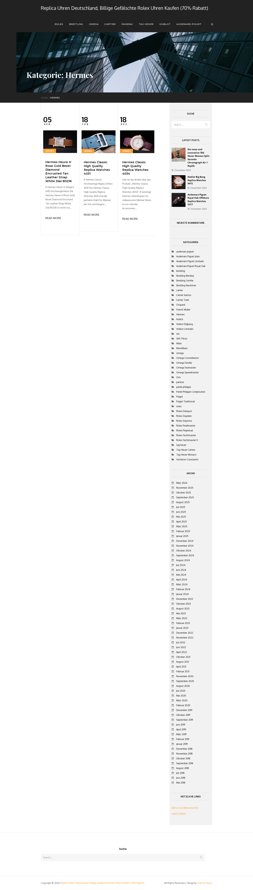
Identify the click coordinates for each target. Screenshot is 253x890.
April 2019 (181, 729)
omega (94, 24)
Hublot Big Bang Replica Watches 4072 (197, 180)
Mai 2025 (181, 516)
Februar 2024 (183, 589)
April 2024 (181, 579)
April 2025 (181, 521)
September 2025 (185, 497)
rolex (59, 24)
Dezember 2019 (184, 710)
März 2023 (181, 618)
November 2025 (184, 487)
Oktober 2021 (183, 656)
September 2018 (184, 763)
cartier (110, 24)
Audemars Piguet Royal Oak (190, 266)
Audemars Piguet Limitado (190, 261)
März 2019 (181, 734)
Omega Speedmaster (187, 372)
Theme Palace (204, 883)
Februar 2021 (182, 671)
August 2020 (183, 685)
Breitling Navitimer (186, 285)
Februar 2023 (183, 623)
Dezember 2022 (184, 632)
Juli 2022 (180, 642)
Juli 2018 (180, 772)
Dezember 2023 (184, 598)
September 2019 (184, 719)
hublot (165, 24)
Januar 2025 (182, 536)
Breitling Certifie (184, 280)
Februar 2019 (182, 739)
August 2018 (182, 768)
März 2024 (181, 584)
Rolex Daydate (184, 415)
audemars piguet (188, 24)
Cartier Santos (183, 295)
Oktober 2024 (183, 550)
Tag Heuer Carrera (185, 449)
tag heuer (146, 24)
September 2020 (185, 681)
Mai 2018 (180, 782)
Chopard (180, 304)
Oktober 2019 (183, 714)
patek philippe (183, 386)
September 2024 (185, 555)
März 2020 (181, 700)
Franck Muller (183, 309)
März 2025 (181, 526)
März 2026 (181, 482)
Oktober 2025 (183, 492)
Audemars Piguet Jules (188, 256)
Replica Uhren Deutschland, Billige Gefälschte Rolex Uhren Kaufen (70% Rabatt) (124, 8)
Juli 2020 (180, 690)
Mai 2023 (181, 613)
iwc (178, 333)
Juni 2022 (181, 647)
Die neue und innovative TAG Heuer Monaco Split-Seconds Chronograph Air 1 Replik (199, 157)
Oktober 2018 (183, 758)
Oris (178, 377)
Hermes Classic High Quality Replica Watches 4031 (97, 167)
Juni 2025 (181, 511)
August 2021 (182, 661)
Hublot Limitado (184, 328)
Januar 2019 (182, 743)
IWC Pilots (181, 338)
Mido (179, 343)
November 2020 (184, 676)
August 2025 (183, 502)
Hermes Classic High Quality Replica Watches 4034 (135, 167)
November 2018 (184, 753)
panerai (127, 24)
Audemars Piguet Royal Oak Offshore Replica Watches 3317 (198, 199)
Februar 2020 (183, 705)
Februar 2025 (183, 531)
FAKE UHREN (179, 813)
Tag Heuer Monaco (186, 454)
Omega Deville (184, 362)
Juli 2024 (180, 565)
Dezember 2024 (184, 540)
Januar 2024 (182, 594)
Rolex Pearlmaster (185, 425)
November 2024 (184, 545)
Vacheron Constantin (187, 459)
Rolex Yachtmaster (186, 435)
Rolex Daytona (184, 420)
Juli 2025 (180, 507)
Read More (53, 218)
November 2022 (184, 637)
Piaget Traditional (185, 401)
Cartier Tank (182, 299)
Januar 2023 (182, 627)
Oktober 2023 (183, 603)
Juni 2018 (180, 777)
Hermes (49, 151)
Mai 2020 (181, 695)
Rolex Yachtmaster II (187, 440)
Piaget (179, 396)
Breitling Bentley (185, 275)
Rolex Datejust (184, 411)
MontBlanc (182, 348)
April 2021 (181, 666)
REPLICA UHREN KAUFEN (185, 807)
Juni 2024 (181, 569)
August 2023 (182, 608)
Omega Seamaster (186, 367)
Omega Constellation (187, 357)
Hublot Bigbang (184, 324)
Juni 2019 (180, 724)
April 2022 (181, 652)
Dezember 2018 (184, 748)
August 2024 (183, 560)
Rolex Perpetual (184, 430)
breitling (76, 24)
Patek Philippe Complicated (190, 391)
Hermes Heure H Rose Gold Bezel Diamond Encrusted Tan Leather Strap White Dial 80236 (58, 171)
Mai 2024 (181, 574)
